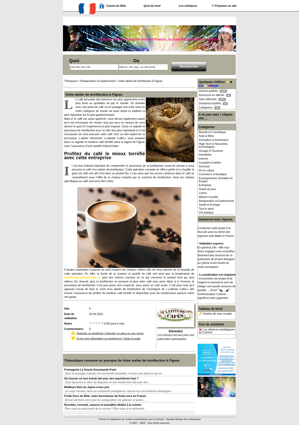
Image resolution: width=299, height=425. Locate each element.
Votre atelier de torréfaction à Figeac (140, 81)
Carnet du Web (116, 5)
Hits (66, 308)
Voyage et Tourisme (211, 150)
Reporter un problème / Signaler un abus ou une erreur (110, 333)
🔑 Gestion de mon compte (215, 313)
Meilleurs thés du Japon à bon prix (86, 387)
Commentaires (73, 328)
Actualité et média (210, 162)
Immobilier (205, 154)
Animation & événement (213, 139)
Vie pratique (206, 212)
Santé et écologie (209, 204)
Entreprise (205, 185)
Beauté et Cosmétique (212, 132)
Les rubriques (188, 5)
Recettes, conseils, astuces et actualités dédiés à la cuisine (102, 404)
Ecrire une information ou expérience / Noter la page (109, 338)
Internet (203, 158)
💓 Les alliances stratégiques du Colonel (217, 331)
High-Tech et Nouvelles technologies (213, 145)
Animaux (204, 166)
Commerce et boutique (213, 174)
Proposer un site (225, 5)
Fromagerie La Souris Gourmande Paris (90, 369)
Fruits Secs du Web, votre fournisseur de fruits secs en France (105, 396)
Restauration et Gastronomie (216, 200)
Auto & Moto (206, 135)
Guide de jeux (207, 189)
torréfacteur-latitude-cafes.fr (82, 277)
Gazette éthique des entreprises (183, 419)
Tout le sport (206, 208)
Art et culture (206, 170)
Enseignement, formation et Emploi (215, 180)
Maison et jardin (208, 196)
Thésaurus (70, 81)
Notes (68, 323)
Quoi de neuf (152, 5)
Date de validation (70, 316)
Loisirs (203, 192)
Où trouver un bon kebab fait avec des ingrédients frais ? (101, 378)
